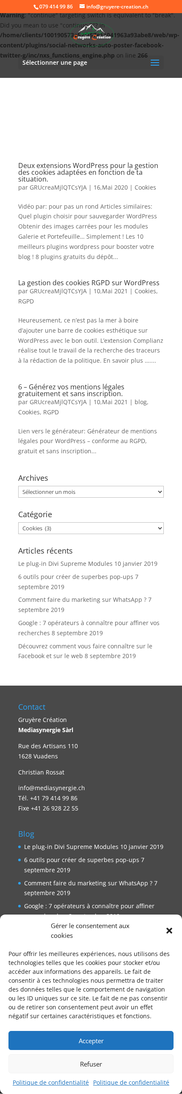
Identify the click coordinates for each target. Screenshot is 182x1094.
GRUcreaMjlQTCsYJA (58, 187)
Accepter (91, 1040)
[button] (169, 930)
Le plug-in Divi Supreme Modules (65, 563)
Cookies (145, 187)
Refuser (91, 1064)
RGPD (26, 301)
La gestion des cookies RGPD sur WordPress (89, 282)
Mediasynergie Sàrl (45, 730)
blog (141, 402)
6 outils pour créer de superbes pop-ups (75, 577)
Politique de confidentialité (51, 1082)
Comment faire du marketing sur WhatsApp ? (82, 599)
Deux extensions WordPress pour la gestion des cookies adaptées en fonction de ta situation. (88, 172)
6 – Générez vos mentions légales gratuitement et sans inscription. (71, 390)
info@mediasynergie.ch (51, 788)
